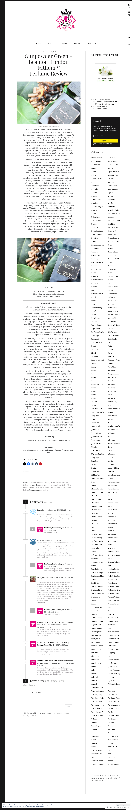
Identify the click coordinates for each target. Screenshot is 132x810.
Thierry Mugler (97, 715)
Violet (110, 750)
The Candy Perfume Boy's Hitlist (120, 698)
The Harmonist (113, 701)
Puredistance (96, 611)
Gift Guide (111, 370)
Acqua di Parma (113, 165)
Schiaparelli (112, 646)
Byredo (110, 248)
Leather (94, 468)
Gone (93, 381)
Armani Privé (96, 200)
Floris (110, 353)
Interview (95, 423)
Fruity (93, 367)
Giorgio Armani (113, 374)
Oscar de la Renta (114, 562)
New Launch (112, 541)
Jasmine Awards (114, 426)
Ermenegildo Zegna (98, 336)
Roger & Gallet (96, 625)
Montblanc (112, 520)
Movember (95, 527)
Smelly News (112, 663)
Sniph (93, 667)
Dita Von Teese (113, 311)
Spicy (93, 670)
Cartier (94, 266)
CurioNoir (111, 297)
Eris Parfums (112, 332)
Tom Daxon (112, 719)
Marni (110, 499)
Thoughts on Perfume (116, 715)
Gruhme (94, 395)
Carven (110, 266)
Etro (109, 342)
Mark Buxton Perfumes (100, 499)
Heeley (94, 402)
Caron (110, 262)
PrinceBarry (41, 510)
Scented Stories (97, 646)
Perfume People (114, 586)
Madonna (94, 485)
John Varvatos (96, 437)
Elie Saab (111, 329)
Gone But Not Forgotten (116, 381)
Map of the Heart (97, 492)
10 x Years (111, 158)
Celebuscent (112, 269)
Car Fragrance (96, 259)
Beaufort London (43, 483)
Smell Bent (95, 660)
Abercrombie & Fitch (99, 165)
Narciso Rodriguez (98, 534)
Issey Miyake (96, 426)
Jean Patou (95, 430)
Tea (109, 688)
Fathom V (32, 487)
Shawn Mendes (113, 649)
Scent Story (95, 642)
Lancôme (94, 461)
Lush (93, 482)
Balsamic (111, 217)
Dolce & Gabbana (114, 315)
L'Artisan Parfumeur (99, 454)
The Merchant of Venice (116, 705)
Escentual (95, 339)
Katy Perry (95, 447)
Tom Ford (94, 722)
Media (110, 506)
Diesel (93, 311)
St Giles (94, 674)
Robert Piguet (113, 618)
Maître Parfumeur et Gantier (118, 482)
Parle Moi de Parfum (115, 576)
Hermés (94, 405)
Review (94, 614)
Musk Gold (111, 531)
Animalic (94, 189)
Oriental (94, 559)
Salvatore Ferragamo (115, 635)
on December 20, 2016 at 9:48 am (54, 541)
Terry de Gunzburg (98, 691)
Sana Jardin (95, 639)
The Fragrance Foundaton (100, 701)
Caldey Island (113, 252)
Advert (110, 168)
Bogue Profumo (97, 231)
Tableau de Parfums (115, 684)
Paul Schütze (112, 579)
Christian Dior (113, 276)
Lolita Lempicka (114, 475)
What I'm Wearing (98, 761)
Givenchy (94, 377)
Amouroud (95, 186)
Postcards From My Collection (119, 600)
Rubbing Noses (96, 632)
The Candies (112, 694)
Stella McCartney (114, 674)
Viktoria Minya (97, 750)
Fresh (93, 363)
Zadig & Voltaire (114, 764)
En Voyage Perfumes (99, 332)
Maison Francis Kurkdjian (117, 489)
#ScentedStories (97, 158)
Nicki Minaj (95, 548)
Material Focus (113, 503)
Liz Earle (111, 471)
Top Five (111, 722)
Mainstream (112, 485)
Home (38, 43)
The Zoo (111, 712)
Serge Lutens (96, 649)
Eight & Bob (95, 329)
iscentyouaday (42, 578)
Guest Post (111, 398)
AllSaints (111, 179)
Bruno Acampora (97, 245)
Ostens (93, 566)
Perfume (69, 487)
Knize (110, 451)
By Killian (95, 248)
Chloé (110, 273)
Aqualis (94, 193)
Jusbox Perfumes (114, 444)
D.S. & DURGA (113, 301)
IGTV (93, 419)
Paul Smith (95, 583)
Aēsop (93, 214)
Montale (94, 520)
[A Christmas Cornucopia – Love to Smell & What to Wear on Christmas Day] (129, 44)
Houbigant (111, 412)
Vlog (109, 754)
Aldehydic (95, 175)
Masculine (95, 503)
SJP (109, 656)
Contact (63, 43)
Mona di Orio (112, 517)
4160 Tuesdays (96, 161)
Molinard (111, 513)
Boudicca (94, 238)
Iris (109, 423)
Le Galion (94, 464)
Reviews (77, 43)
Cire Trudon (95, 283)
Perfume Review (114, 590)
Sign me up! (106, 141)
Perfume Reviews (61, 483)
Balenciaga (95, 217)
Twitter (94, 729)
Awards (94, 210)
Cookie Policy (40, 806)
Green (52, 483)
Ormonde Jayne (97, 562)
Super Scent (112, 681)
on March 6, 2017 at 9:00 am (57, 645)
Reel (109, 611)
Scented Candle (113, 642)
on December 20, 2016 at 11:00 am (60, 578)
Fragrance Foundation (116, 360)
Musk (93, 531)
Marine (110, 496)
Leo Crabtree (55, 487)
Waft (93, 757)
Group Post (112, 391)
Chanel (94, 273)
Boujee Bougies (113, 238)
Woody (110, 761)
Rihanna (111, 614)
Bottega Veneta (113, 234)
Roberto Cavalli (97, 621)
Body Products (113, 227)
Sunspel (94, 681)
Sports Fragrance (114, 670)
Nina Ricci (111, 548)
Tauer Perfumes (97, 688)
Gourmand (112, 384)
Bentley (94, 224)
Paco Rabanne (96, 569)
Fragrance (40, 487)
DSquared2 (112, 318)
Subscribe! (98, 120)
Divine (93, 315)
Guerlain (94, 398)
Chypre (110, 280)
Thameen (111, 691)
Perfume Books (97, 586)
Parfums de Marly (98, 576)
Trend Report (96, 726)
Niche (62, 487)
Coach (93, 290)
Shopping (111, 653)
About (50, 43)
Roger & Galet (113, 621)
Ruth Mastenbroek (114, 632)
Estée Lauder (112, 339)
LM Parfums (95, 475)
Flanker (110, 349)
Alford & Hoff (96, 179)
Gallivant (94, 370)
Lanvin (110, 461)
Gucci (110, 395)
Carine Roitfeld (113, 259)
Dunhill (94, 322)
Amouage (111, 182)
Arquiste (94, 203)
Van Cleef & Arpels (114, 736)
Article (110, 203)
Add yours (48, 502)
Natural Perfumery (115, 538)
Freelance (92, 43)
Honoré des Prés (97, 412)
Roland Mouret (96, 628)
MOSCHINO (95, 524)
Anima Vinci (112, 186)
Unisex (25, 485)
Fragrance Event (97, 360)
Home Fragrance (114, 409)
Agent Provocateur (115, 172)
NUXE (93, 552)
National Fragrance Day (100, 538)
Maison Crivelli (97, 489)
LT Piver (111, 478)
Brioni (93, 241)
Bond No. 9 (112, 231)
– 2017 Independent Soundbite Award (105, 102)
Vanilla (94, 740)
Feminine (94, 349)
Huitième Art (112, 416)
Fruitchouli (112, 363)
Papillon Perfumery (115, 569)
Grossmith (95, 391)
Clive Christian (113, 287)
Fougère (111, 356)
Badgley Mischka (114, 214)
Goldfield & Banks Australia (118, 377)
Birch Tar (94, 227)
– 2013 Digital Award (99, 109)
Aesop (93, 172)
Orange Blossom (114, 555)
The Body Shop (96, 694)
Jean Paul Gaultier (114, 430)
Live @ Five (95, 471)
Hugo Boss (95, 416)
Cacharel (94, 252)
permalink (44, 490)
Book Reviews (96, 234)
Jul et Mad (111, 440)
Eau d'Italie (112, 322)
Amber (94, 182)
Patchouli (94, 579)
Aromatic (111, 200)
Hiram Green (112, 405)
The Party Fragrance (99, 708)
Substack (94, 677)
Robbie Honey (96, 618)
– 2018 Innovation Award (100, 99)
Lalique (110, 457)
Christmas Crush (97, 280)
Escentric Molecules (115, 336)
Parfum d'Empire (97, 572)
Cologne (111, 290)
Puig (109, 607)
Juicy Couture (96, 440)
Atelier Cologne (97, 207)
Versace (94, 743)
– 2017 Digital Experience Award (103, 104)
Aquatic (33, 483)
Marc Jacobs (112, 492)
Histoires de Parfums (99, 409)
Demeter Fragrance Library (101, 308)
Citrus (110, 283)
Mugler (110, 527)
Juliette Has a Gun (98, 444)
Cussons (94, 301)
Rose (109, 628)
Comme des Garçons (98, 294)
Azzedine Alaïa (113, 210)
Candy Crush (112, 255)
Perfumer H (95, 597)
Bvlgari (110, 245)
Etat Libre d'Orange (98, 342)
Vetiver (110, 743)
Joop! (110, 437)
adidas (93, 168)
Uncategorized (113, 729)
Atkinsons (111, 207)
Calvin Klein (95, 255)
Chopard (94, 276)
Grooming (111, 388)
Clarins (94, 287)
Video (93, 747)
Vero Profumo (113, 740)
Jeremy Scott (96, 433)
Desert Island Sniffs (115, 308)
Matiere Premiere (98, 506)
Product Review (113, 604)
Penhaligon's (112, 583)
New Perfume (96, 545)
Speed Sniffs (112, 667)
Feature (110, 346)
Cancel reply (29, 685)
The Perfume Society (115, 708)
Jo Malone (111, 433)
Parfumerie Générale (115, 572)
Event (93, 346)
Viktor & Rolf (112, 747)
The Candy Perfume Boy (53, 528)
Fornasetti (95, 356)
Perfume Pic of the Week (100, 590)
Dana (93, 304)
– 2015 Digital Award (99, 106)
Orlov (110, 559)
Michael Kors (96, 510)
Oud (109, 566)
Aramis (94, 196)
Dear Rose (111, 304)
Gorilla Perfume (97, 384)
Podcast (94, 600)
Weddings (111, 757)
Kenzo (110, 447)
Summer (111, 677)
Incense (110, 419)
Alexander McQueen (115, 175)
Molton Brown (96, 517)
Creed (93, 297)
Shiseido (94, 653)
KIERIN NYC (95, 451)
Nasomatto (112, 534)
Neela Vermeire (97, 541)
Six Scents (95, 656)
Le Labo (111, 464)
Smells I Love (96, 663)
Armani (110, 196)
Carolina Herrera (97, 262)
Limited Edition (113, 468)
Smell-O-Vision (113, 660)
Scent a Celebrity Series (116, 639)
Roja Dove (111, 625)
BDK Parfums (96, 220)
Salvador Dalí (96, 635)
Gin (92, 374)
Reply (41, 512)
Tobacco (94, 719)
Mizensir (94, 513)
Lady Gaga (95, 457)
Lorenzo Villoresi (97, 478)
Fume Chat (112, 367)
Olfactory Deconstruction (100, 555)
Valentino (94, 736)
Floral (93, 353)
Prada (93, 604)
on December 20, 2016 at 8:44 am (59, 510)
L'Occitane (111, 454)
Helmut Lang (112, 402)
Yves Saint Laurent (98, 764)
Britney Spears (113, 241)
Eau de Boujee (96, 325)
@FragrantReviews (115, 161)
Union (93, 733)
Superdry (94, 684)
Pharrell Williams (114, 597)
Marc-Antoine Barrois (99, 496)
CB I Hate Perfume (98, 269)
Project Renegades (98, 607)
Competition (112, 294)
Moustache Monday (115, 524)
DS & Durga (95, 318)
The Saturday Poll (98, 712)
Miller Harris (112, 510)
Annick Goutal (113, 189)
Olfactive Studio (113, 552)
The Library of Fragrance (100, 705)
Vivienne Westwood (98, 754)
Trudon (110, 726)
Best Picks (111, 224)
